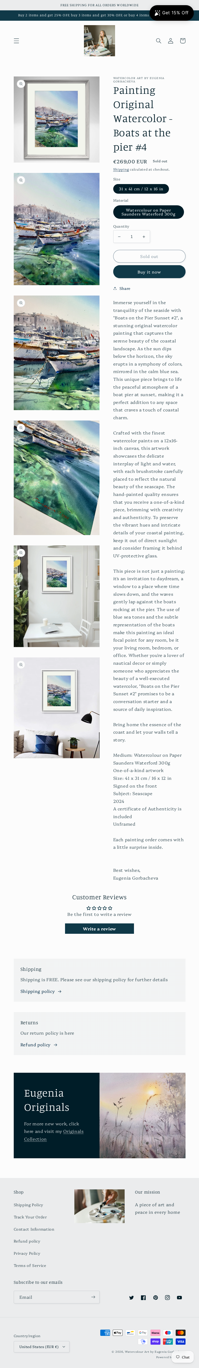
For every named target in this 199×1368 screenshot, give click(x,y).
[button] (16, 41)
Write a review (99, 928)
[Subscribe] (93, 1297)
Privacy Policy (27, 1253)
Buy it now (149, 272)
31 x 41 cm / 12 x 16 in (141, 188)
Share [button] (125, 288)
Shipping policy (37, 991)
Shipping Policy (28, 1204)
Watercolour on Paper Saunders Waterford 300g (148, 211)
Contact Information (34, 1229)
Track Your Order (30, 1216)
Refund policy (35, 1044)
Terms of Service (30, 1265)
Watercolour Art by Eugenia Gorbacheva (155, 1351)
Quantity (121, 226)
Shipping (121, 169)
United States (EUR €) (39, 1346)
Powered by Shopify (170, 1357)
